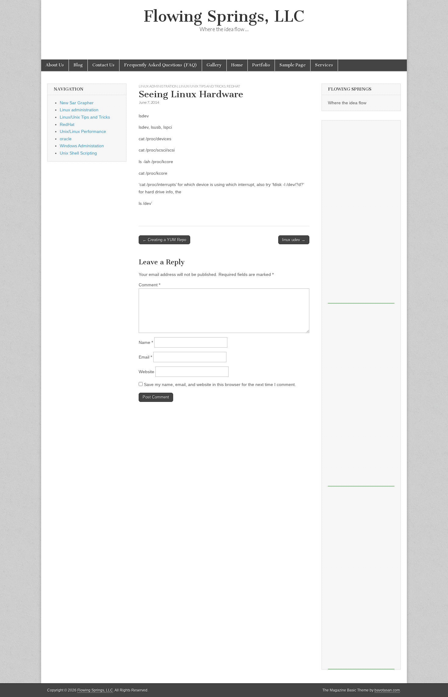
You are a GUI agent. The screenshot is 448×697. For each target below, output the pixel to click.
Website (146, 371)
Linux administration (158, 86)
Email (145, 357)
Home (237, 65)
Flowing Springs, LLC (224, 16)
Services (324, 65)
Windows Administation (82, 145)
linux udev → (293, 240)
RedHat (233, 86)
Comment (149, 284)
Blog (78, 65)
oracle (66, 138)
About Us (55, 65)
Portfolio (261, 65)
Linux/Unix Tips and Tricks (202, 86)
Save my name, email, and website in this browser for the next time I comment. (220, 384)
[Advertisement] (361, 211)
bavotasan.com (387, 690)
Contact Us (103, 65)
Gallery (214, 65)
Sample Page (292, 65)
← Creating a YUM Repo (164, 240)
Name (146, 342)
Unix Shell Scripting (78, 153)
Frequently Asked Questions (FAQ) (160, 65)
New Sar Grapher (77, 102)
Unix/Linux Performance (83, 131)
